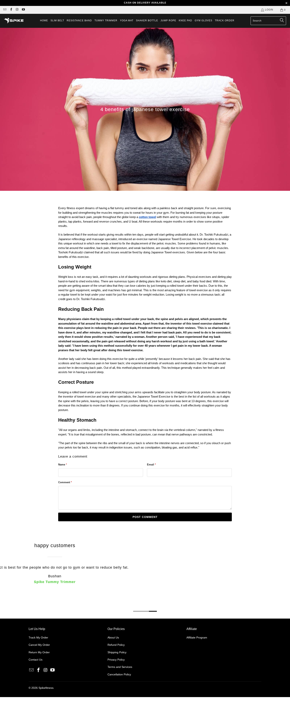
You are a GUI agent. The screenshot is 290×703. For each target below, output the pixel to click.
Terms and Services (120, 666)
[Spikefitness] (14, 21)
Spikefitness (45, 687)
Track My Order (38, 637)
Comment (65, 482)
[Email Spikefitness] (4, 9)
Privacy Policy (116, 659)
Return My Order (39, 652)
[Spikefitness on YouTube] (23, 9)
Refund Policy (116, 644)
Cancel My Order (39, 644)
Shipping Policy (117, 652)
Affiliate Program (196, 637)
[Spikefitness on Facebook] (10, 9)
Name (62, 464)
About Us (113, 637)
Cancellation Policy (119, 674)
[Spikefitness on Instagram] (17, 9)
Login (269, 9)
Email (151, 464)
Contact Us (35, 659)
